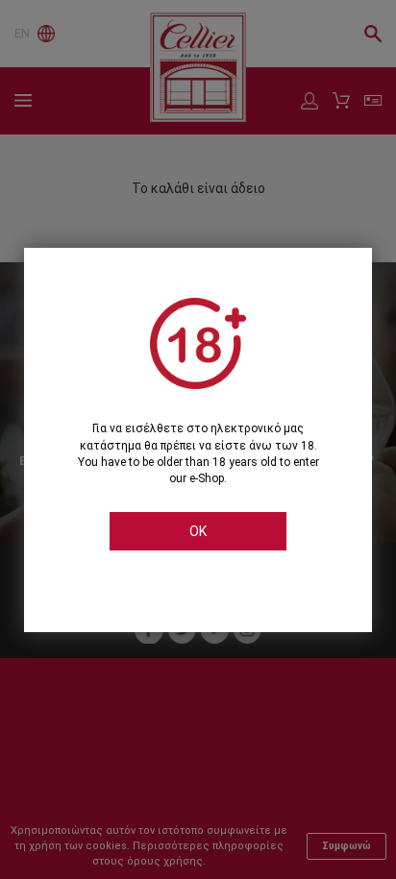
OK (198, 531)
